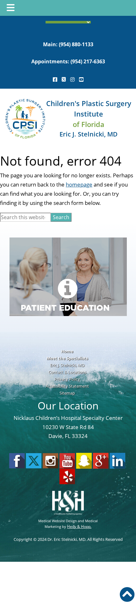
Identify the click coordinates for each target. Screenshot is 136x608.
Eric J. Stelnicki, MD (67, 365)
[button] (127, 594)
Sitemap (67, 393)
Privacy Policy (67, 379)
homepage (79, 184)
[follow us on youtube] (81, 79)
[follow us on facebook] (55, 79)
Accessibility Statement (67, 386)
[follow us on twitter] (63, 79)
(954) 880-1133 (76, 44)
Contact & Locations (67, 372)
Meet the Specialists (67, 358)
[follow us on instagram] (72, 79)
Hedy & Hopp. (79, 526)
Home (67, 351)
